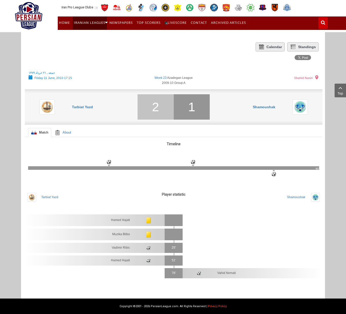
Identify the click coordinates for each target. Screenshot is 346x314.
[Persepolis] (104, 7)
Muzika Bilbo (121, 234)
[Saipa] (238, 7)
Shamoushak (264, 107)
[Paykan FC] (141, 7)
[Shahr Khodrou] (226, 7)
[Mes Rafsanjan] (275, 7)
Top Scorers (149, 22)
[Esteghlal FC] (153, 7)
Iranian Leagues (89, 22)
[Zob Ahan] (190, 7)
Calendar (274, 47)
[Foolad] (202, 7)
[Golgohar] (214, 7)
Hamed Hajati (120, 220)
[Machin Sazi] (250, 7)
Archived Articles (228, 22)
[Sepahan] (165, 7)
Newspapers (121, 22)
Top (340, 93)
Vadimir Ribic (121, 247)
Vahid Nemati (226, 273)
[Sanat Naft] (177, 7)
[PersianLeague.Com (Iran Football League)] (28, 14)
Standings (307, 47)
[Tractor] (117, 7)
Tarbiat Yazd (82, 107)
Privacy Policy (217, 306)
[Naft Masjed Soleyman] (129, 7)
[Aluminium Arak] (287, 7)
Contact (199, 22)
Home (64, 22)
